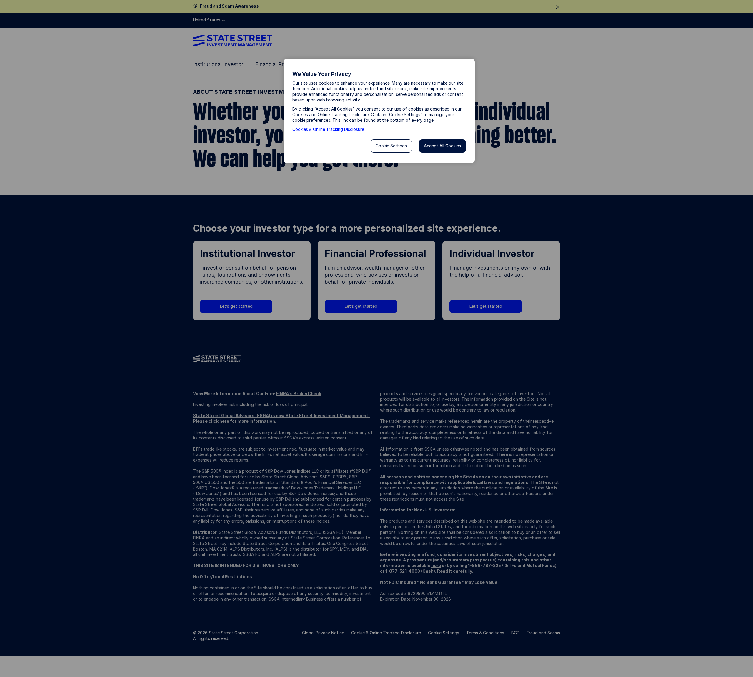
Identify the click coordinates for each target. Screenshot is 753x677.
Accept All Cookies (442, 145)
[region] (379, 111)
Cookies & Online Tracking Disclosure (328, 129)
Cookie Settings (391, 145)
